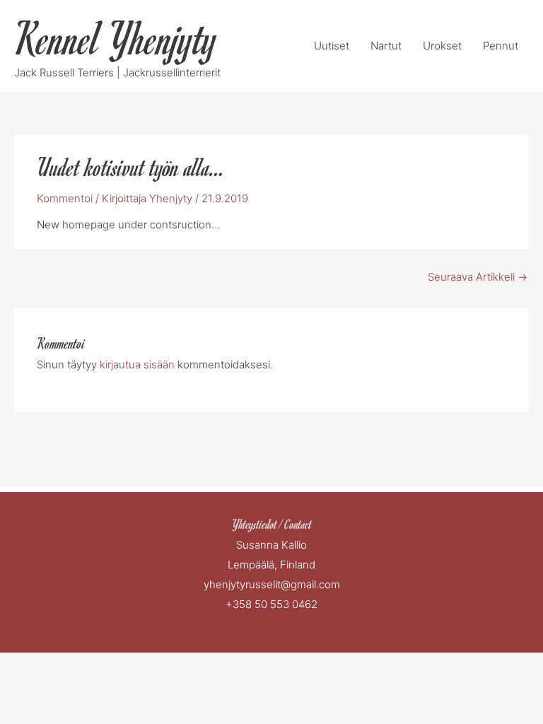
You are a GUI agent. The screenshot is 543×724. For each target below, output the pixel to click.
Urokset (442, 45)
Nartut (386, 45)
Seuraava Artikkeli (477, 277)
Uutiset (331, 45)
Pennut (500, 45)
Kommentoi (65, 198)
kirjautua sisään (137, 364)
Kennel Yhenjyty (116, 37)
